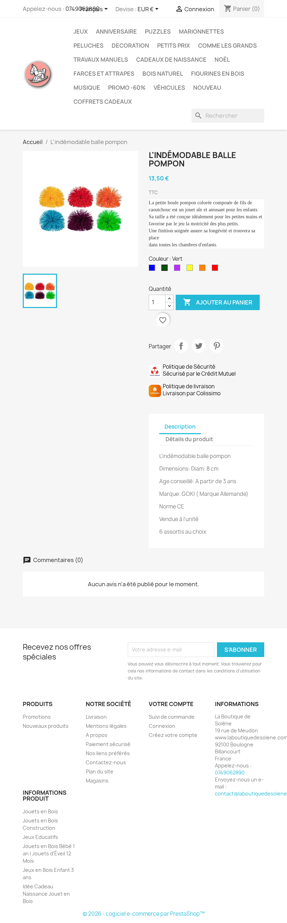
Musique (87, 87)
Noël (222, 59)
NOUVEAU (207, 87)
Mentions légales (106, 726)
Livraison (96, 716)
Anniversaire (116, 31)
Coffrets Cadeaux (103, 101)
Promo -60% (127, 87)
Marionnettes (201, 31)
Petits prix (173, 45)
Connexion (162, 726)
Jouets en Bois (40, 811)
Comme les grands (227, 45)
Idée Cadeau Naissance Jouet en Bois (46, 893)
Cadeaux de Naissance (171, 59)
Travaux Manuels (101, 59)
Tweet (199, 346)
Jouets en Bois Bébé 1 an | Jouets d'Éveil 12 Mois (49, 853)
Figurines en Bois (217, 73)
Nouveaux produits (46, 726)
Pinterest (217, 346)
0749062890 (230, 772)
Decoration (130, 45)
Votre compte (171, 704)
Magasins (97, 780)
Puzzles (158, 31)
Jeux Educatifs (40, 837)
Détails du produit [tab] (189, 439)
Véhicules (169, 87)
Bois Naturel (162, 73)
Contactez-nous (106, 762)
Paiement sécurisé (108, 744)
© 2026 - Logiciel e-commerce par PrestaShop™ (144, 913)
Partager (181, 346)
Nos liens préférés (108, 753)
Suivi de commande (172, 716)
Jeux (81, 31)
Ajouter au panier (217, 302)
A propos (96, 735)
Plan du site (99, 771)
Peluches (89, 45)
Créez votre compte (173, 735)
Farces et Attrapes (104, 73)
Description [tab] (180, 426)
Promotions (37, 716)
